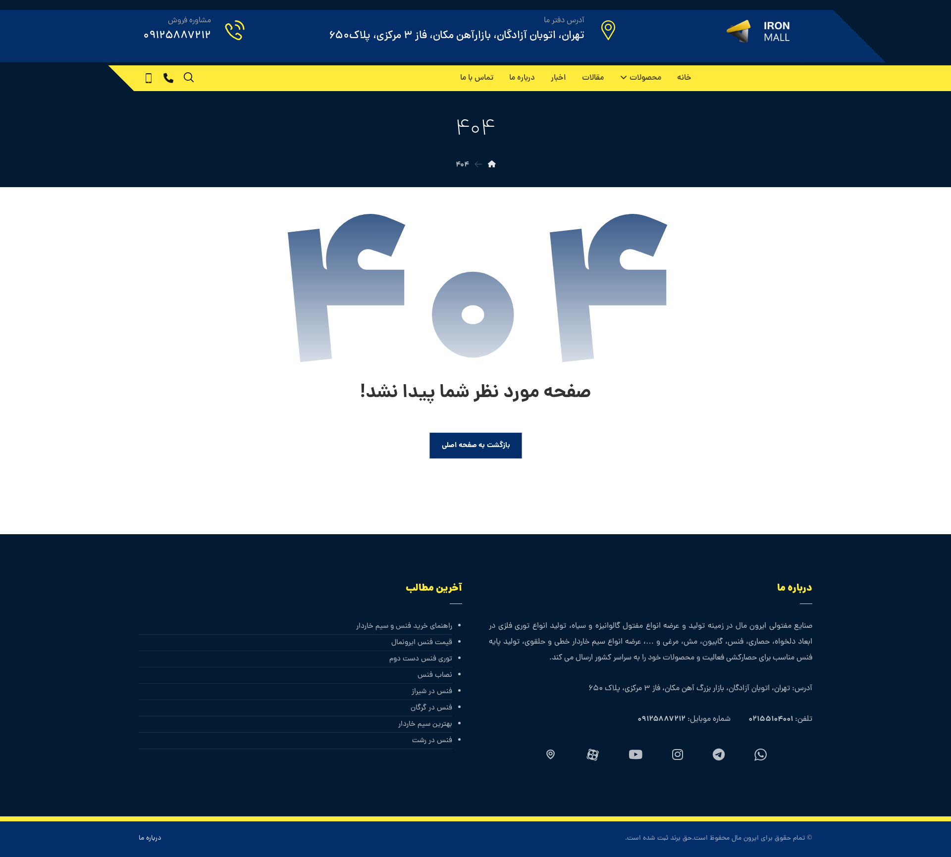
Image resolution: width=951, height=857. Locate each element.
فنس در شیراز (432, 692)
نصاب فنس (435, 675)
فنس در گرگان (431, 708)
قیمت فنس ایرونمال (421, 643)
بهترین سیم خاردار (425, 724)
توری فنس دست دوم (420, 659)
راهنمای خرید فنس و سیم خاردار (404, 626)
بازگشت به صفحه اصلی (475, 445)
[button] (168, 78)
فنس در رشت (432, 741)
